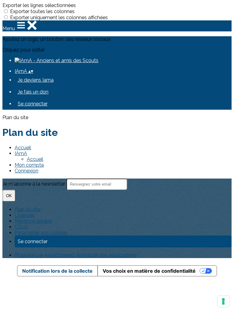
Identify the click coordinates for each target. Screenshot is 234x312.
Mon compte (29, 165)
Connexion (26, 171)
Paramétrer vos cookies (41, 233)
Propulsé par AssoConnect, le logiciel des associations (75, 255)
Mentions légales (34, 221)
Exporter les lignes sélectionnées (39, 5)
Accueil (23, 148)
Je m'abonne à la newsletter (34, 184)
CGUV (21, 227)
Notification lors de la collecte (57, 271)
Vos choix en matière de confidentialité (149, 271)
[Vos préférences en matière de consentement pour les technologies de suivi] (223, 301)
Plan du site (28, 209)
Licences (25, 215)
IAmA (21, 153)
